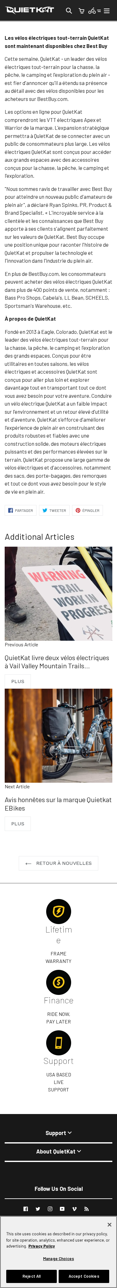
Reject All (31, 1276)
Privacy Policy (41, 1246)
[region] (58, 1252)
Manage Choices (58, 1258)
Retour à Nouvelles (63, 863)
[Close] (109, 1225)
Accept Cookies (84, 1276)
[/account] (94, 10)
